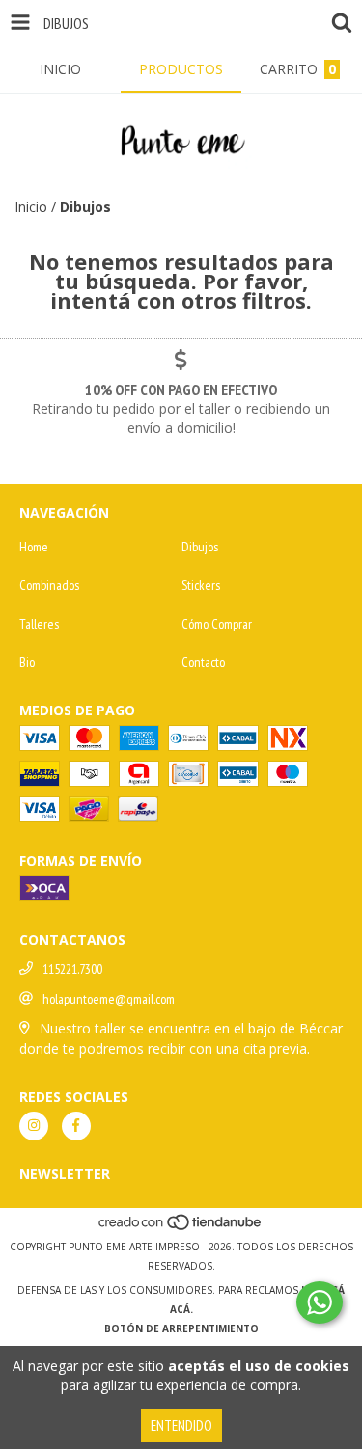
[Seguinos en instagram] (33, 1126)
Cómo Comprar (216, 623)
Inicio (30, 207)
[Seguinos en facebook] (76, 1126)
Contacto (203, 662)
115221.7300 (72, 969)
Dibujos (199, 546)
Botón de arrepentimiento (181, 1328)
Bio (27, 662)
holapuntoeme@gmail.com (108, 998)
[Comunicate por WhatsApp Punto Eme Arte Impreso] (319, 1302)
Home (33, 546)
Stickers (200, 585)
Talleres (39, 623)
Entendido (181, 1425)
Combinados (49, 585)
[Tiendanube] (181, 1227)
